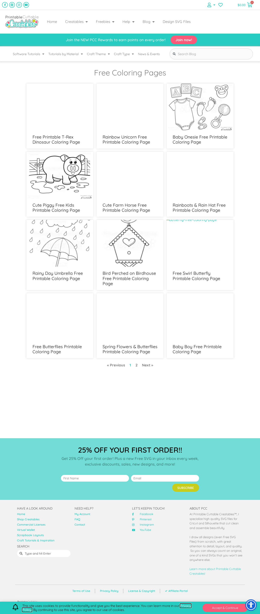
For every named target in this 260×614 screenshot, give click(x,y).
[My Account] (211, 5)
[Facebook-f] (5, 5)
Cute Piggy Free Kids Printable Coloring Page (56, 207)
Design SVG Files (177, 21)
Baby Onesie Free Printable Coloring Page (200, 139)
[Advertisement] (130, 404)
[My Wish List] (220, 5)
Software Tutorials (26, 54)
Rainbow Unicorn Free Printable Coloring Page (126, 139)
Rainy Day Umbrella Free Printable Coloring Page (57, 276)
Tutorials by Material (63, 54)
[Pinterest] (12, 5)
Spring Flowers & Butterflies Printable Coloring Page (130, 349)
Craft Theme (96, 54)
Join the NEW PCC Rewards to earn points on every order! (116, 40)
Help (126, 21)
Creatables (74, 21)
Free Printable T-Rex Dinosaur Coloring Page (56, 139)
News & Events (149, 54)
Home (52, 21)
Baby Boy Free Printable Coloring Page (197, 349)
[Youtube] (26, 5)
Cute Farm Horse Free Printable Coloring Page (126, 207)
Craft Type (122, 54)
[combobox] (211, 53)
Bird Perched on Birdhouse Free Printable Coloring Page (129, 278)
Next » (147, 365)
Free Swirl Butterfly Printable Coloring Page (196, 276)
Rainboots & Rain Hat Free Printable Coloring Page (199, 207)
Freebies (103, 21)
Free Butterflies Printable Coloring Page (57, 349)
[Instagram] (19, 5)
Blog (146, 21)
